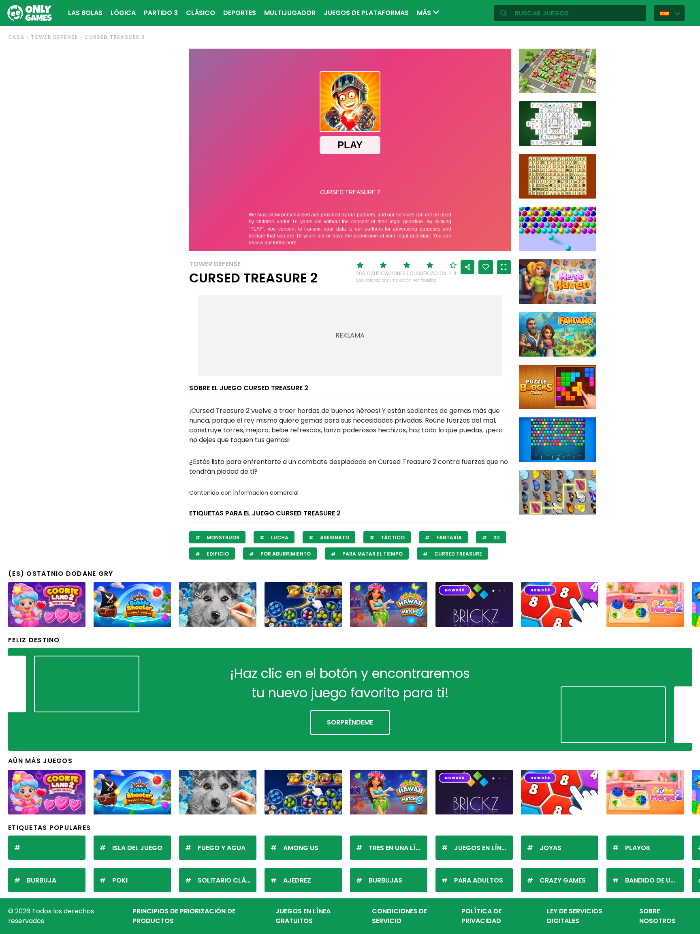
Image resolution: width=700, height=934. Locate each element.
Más (425, 12)
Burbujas (385, 880)
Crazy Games (563, 880)
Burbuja (41, 880)
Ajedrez (297, 880)
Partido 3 (161, 12)
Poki (120, 880)
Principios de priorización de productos (183, 915)
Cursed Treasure (457, 553)
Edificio (217, 553)
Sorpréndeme (350, 722)
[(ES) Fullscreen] (504, 267)
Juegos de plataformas (366, 12)
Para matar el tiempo (372, 553)
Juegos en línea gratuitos (303, 915)
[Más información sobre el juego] (584, 84)
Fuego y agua (221, 848)
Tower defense (55, 37)
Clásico (200, 12)
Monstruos (222, 537)
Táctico (392, 537)
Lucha (279, 537)
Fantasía (448, 537)
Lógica (123, 12)
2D (496, 537)
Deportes (239, 12)
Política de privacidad (481, 915)
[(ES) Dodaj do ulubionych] (485, 267)
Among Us (300, 848)
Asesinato (334, 537)
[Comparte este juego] (467, 267)
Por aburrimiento (285, 553)
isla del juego (137, 848)
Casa (16, 37)
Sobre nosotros (657, 915)
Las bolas (85, 12)
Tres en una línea (398, 848)
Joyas (550, 848)
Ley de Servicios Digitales (574, 915)
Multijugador (290, 12)
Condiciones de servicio (399, 915)
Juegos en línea (481, 848)
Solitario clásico (227, 880)
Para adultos (478, 880)
